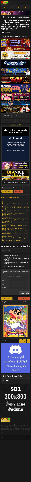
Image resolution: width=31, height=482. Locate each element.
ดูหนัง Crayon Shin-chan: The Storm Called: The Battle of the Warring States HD (15, 223)
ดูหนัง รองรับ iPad (20, 228)
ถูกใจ (7, 298)
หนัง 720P (12, 240)
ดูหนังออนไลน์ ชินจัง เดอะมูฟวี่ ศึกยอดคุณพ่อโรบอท (15, 238)
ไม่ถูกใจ (25, 298)
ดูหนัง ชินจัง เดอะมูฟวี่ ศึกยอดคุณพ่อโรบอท (14, 227)
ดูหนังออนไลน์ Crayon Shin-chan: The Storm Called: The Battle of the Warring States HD (15, 234)
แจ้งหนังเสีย (19, 191)
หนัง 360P (5, 240)
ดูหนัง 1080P (11, 214)
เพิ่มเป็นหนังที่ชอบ (8, 191)
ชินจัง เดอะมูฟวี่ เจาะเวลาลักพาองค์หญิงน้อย (15, 213)
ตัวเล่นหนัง (6, 115)
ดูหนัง (4, 214)
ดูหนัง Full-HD (6, 225)
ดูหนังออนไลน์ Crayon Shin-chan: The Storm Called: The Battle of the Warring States (15, 231)
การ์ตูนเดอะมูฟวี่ (16, 197)
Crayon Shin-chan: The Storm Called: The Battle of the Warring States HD (15, 211)
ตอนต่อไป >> (23, 121)
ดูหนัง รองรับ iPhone (8, 229)
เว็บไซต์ (3, 287)
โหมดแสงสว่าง (7, 187)
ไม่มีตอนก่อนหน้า (8, 121)
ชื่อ (2, 280)
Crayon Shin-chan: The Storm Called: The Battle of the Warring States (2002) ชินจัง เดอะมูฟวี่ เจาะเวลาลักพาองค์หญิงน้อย (15, 208)
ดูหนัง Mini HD (23, 225)
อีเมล (3, 284)
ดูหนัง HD (14, 225)
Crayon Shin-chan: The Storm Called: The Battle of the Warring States (15, 204)
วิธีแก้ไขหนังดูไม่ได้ (15, 125)
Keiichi (5, 380)
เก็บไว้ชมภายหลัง (18, 187)
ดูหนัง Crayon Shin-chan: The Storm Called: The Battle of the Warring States (15, 216)
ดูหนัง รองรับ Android (8, 228)
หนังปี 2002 (20, 240)
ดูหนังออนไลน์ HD (8, 236)
